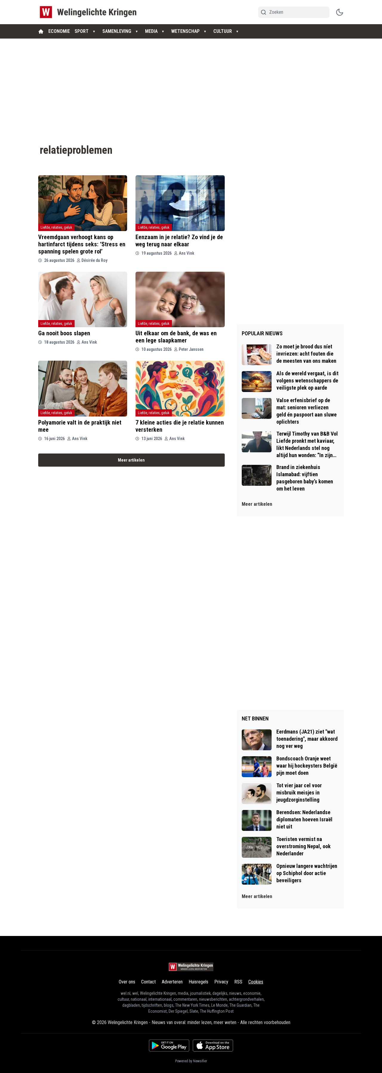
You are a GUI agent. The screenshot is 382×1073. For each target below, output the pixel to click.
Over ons (127, 982)
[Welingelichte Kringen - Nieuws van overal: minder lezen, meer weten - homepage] (89, 12)
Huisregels (198, 982)
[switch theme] (339, 12)
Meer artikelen (131, 460)
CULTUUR (222, 31)
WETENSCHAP (185, 31)
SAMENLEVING (116, 31)
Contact (148, 982)
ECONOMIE (59, 31)
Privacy (221, 982)
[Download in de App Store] (213, 1046)
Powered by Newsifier (191, 1061)
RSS (238, 982)
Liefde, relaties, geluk (56, 227)
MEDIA (151, 31)
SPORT (82, 31)
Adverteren (172, 982)
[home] (41, 31)
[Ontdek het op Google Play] (169, 1046)
